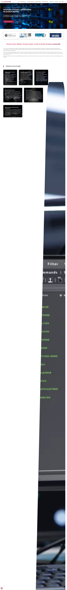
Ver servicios (18, 21)
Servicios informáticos (45, 1)
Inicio (18, 1)
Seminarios (56, 1)
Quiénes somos (52, 1)
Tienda (60, 1)
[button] (1, 588)
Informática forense (22, 1)
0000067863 (10, 81)
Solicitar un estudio (8, 21)
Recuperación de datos (38, 1)
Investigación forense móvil (30, 1)
